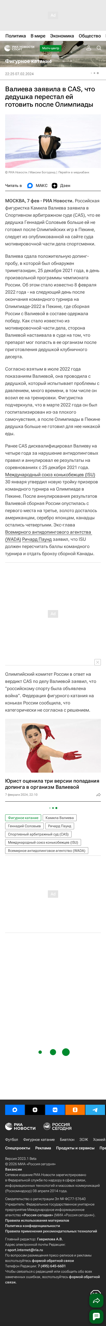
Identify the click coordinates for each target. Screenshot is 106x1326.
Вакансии (13, 1169)
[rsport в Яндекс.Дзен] (35, 1110)
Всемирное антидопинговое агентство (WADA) (46, 851)
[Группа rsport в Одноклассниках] (75, 1110)
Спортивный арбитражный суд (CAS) (38, 834)
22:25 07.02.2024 (19, 74)
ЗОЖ (84, 1139)
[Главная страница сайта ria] (6, 48)
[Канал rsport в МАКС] (15, 1110)
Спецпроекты (17, 1148)
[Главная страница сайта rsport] (31, 48)
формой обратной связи (53, 1261)
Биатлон (67, 1139)
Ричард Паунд (37, 539)
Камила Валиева (60, 818)
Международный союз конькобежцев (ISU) (50, 474)
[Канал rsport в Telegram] (95, 1110)
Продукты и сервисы (75, 1148)
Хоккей (99, 1139)
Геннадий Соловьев (24, 826)
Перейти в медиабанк (73, 172)
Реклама (43, 1148)
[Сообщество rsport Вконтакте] (55, 1110)
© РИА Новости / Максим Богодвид (30, 172)
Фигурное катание (23, 818)
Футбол (11, 1139)
